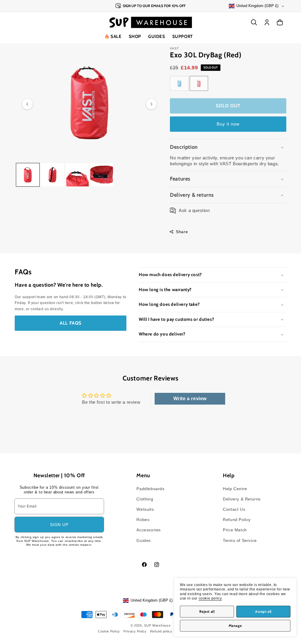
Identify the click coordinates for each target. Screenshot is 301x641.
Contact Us (234, 509)
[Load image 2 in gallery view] (52, 174)
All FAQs (70, 323)
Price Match (235, 530)
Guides (156, 36)
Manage (235, 625)
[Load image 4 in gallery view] (101, 174)
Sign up (59, 524)
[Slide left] (27, 104)
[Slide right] (151, 104)
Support (182, 36)
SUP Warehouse (157, 625)
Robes (142, 519)
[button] (135, 36)
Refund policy (161, 631)
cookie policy (210, 598)
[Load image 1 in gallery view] (27, 174)
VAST (174, 48)
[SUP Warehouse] (151, 22)
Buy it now (228, 123)
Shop (135, 36)
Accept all (263, 611)
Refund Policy (237, 519)
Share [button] (182, 231)
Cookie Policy (109, 631)
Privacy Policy (135, 631)
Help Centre (235, 488)
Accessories (148, 530)
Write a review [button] (190, 398)
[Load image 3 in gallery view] (77, 174)
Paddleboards (150, 488)
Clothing (144, 499)
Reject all (207, 611)
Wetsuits (145, 509)
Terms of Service (240, 540)
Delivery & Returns (242, 499)
